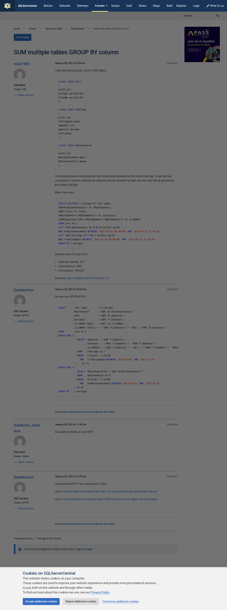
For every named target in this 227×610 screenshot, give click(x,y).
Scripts (115, 5)
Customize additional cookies (120, 601)
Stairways (82, 5)
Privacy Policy (100, 592)
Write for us (217, 5)
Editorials (64, 5)
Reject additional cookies (81, 601)
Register (181, 5)
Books (142, 5)
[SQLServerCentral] (7, 6)
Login (196, 5)
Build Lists (173, 5)
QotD (129, 5)
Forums (100, 5)
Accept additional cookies (41, 601)
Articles (48, 5)
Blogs (156, 5)
